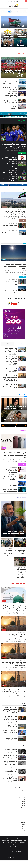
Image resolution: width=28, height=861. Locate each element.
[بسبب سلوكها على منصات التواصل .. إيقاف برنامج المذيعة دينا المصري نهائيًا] (14, 404)
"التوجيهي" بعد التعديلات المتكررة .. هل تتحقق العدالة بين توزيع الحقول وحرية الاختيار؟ (7, 552)
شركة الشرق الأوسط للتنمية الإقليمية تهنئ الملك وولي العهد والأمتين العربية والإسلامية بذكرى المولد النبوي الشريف (14, 691)
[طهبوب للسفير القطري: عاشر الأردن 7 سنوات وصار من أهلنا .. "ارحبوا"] (20, 33)
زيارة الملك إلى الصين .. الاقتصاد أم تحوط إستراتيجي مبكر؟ (9, 102)
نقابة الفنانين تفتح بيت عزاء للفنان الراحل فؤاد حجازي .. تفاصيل (10, 771)
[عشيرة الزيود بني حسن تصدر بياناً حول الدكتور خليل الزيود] (22, 386)
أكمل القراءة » (22, 153)
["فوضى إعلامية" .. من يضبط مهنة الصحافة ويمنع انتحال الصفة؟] (20, 542)
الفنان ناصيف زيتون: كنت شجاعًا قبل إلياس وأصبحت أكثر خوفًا (15, 420)
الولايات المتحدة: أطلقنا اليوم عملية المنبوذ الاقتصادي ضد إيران (10, 226)
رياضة (24, 809)
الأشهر (7, 343)
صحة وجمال (22, 813)
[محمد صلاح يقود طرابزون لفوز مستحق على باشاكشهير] (22, 178)
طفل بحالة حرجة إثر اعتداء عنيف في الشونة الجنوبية (9, 107)
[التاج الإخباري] (14, 5)
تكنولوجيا (23, 805)
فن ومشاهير (22, 818)
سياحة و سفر (22, 811)
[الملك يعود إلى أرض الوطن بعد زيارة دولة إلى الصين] (20, 42)
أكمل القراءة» (22, 220)
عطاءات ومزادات (21, 820)
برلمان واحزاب (22, 797)
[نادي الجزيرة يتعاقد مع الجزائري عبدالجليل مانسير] (22, 157)
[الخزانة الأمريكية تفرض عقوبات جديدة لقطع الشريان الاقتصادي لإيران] (7, 33)
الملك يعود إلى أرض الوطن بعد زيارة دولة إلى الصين (21, 47)
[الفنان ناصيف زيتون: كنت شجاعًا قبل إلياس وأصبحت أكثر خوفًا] (14, 416)
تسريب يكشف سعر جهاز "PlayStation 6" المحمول (11, 484)
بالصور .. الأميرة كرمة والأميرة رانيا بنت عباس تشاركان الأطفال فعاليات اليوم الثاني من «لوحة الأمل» (10, 360)
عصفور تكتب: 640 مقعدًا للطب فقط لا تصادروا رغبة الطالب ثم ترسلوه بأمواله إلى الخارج (10, 718)
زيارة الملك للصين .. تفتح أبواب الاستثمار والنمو (11, 726)
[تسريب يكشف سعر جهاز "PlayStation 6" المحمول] (22, 483)
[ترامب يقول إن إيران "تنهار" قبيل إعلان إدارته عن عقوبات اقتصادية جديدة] (22, 232)
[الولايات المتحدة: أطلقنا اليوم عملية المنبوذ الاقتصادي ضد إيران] (22, 225)
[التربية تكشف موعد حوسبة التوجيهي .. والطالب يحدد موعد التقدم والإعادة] (22, 476)
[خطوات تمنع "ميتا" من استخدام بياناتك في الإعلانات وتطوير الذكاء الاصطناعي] (22, 469)
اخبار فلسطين (22, 795)
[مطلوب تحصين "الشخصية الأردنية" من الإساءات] (22, 738)
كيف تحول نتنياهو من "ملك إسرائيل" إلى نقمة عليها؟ (10, 731)
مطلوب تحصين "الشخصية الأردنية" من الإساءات (10, 737)
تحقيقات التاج (22, 801)
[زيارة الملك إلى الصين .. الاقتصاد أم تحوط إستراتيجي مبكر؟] (22, 101)
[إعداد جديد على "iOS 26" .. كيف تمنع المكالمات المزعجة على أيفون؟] (22, 281)
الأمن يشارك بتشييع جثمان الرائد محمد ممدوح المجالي (10, 756)
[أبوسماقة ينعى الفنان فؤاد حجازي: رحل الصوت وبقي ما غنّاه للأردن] (22, 778)
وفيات (24, 830)
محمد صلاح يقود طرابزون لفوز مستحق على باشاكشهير (10, 179)
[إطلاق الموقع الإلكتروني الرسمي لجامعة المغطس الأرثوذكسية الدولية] (22, 93)
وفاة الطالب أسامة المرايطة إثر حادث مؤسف (10, 750)
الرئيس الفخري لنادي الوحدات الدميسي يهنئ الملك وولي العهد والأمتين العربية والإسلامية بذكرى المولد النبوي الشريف (10, 377)
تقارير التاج (10, 848)
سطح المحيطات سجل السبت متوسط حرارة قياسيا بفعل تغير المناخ (15, 266)
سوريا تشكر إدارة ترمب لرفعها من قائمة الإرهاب (10, 88)
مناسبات (23, 826)
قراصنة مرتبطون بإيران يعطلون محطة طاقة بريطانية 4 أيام (9, 490)
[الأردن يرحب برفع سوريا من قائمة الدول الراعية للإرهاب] (14, 22)
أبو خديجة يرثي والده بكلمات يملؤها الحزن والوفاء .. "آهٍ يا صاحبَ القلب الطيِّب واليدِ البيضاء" (9, 763)
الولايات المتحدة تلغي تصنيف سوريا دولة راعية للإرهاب (15, 212)
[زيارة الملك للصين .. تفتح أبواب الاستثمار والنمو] (22, 726)
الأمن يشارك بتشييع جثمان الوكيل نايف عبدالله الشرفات (10, 82)
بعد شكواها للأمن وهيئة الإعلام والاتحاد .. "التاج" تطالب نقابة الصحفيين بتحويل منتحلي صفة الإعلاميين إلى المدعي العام (20, 573)
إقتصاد (24, 792)
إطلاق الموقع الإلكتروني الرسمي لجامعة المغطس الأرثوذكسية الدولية (11, 95)
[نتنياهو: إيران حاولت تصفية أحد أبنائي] (7, 42)
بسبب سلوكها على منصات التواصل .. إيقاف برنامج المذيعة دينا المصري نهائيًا (14, 407)
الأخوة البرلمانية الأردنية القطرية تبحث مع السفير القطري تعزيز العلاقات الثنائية (10, 350)
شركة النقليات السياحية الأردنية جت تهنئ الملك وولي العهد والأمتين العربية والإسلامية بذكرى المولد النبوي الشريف (14, 636)
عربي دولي (23, 815)
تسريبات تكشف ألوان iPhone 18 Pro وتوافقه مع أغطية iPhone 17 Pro (14, 455)
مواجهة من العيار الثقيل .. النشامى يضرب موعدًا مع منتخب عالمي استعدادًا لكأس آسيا (9, 165)
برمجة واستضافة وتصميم (17, 857)
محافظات (23, 822)
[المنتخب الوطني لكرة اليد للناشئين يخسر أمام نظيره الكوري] (13, 67)
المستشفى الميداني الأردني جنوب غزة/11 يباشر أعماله (10, 368)
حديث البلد (23, 807)
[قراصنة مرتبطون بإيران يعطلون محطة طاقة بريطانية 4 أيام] (22, 489)
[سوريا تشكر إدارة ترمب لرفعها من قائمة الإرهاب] (22, 87)
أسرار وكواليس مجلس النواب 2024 (15, 851)
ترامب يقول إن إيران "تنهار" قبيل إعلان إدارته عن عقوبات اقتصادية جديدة (9, 234)
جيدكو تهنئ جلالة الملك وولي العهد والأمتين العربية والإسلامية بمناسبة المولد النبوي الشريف (14, 608)
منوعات (23, 828)
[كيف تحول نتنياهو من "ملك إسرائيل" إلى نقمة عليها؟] (22, 732)
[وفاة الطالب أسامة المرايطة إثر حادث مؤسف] (22, 751)
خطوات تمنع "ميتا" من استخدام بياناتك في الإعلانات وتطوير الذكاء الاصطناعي (9, 470)
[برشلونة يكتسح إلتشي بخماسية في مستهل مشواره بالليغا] (24, 172)
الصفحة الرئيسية (22, 846)
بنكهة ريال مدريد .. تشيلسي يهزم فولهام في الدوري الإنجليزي (14, 145)
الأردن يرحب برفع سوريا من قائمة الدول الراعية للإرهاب (14, 26)
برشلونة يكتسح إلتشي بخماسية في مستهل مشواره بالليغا (9, 173)
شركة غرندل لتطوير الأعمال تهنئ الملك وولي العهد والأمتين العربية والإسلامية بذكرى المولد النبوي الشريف (14, 663)
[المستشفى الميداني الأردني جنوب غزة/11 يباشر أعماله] (22, 368)
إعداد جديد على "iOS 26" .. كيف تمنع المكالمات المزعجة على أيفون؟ (9, 283)
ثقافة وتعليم (22, 803)
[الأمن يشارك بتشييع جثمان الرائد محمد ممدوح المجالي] (22, 757)
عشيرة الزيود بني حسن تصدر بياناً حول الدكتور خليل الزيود (10, 386)
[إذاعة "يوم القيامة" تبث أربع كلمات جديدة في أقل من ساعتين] (22, 288)
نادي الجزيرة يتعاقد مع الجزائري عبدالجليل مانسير (9, 158)
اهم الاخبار (23, 799)
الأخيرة (20, 343)
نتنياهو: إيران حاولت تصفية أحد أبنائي (8, 46)
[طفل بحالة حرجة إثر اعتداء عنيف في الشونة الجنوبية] (22, 106)
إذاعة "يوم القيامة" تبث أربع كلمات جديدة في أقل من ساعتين (10, 290)
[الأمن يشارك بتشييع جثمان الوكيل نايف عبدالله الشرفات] (22, 81)
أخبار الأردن (23, 790)
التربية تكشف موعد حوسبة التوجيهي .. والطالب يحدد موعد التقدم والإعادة (9, 478)
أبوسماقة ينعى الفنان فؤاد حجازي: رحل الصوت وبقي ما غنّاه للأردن (10, 778)
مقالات (23, 824)
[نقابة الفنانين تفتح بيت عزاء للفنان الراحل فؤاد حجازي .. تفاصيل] (22, 771)
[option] (14, 31)
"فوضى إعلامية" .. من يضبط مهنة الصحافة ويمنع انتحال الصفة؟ (20, 551)
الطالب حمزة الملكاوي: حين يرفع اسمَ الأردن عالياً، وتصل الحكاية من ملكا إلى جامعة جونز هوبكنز (10, 710)
